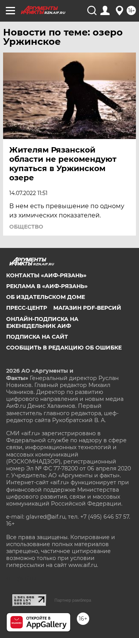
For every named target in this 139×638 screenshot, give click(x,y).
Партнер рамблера (72, 600)
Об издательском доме (45, 297)
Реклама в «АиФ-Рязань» (47, 286)
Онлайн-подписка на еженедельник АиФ (42, 322)
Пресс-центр (26, 307)
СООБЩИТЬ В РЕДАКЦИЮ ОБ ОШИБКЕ (64, 347)
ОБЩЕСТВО (26, 226)
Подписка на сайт (37, 336)
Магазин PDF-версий (87, 307)
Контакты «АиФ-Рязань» (46, 275)
